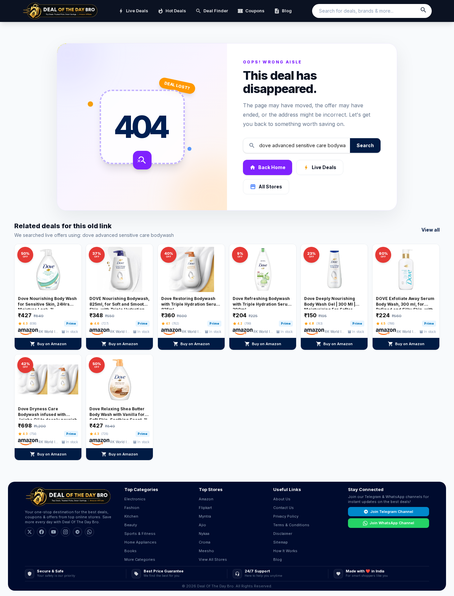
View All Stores (213, 559)
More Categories (139, 559)
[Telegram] (77, 532)
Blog (283, 11)
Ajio (202, 525)
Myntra (205, 516)
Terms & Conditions (291, 525)
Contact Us (283, 507)
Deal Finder (211, 11)
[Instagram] (65, 532)
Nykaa (204, 533)
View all (430, 230)
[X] (29, 532)
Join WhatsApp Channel (392, 523)
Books (130, 550)
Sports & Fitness (140, 533)
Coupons (251, 11)
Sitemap (280, 542)
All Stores (266, 187)
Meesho (206, 550)
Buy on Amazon (48, 344)
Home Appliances (140, 542)
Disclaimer (282, 533)
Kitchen (131, 516)
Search (365, 145)
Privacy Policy (285, 516)
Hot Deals (172, 11)
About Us (281, 499)
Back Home (267, 167)
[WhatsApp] (89, 532)
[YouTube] (53, 532)
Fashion (131, 507)
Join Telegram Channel (391, 511)
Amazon (206, 499)
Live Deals (133, 11)
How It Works (285, 550)
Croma (204, 542)
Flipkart (205, 507)
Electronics (135, 499)
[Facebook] (41, 532)
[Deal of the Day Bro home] (60, 11)
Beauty (130, 525)
